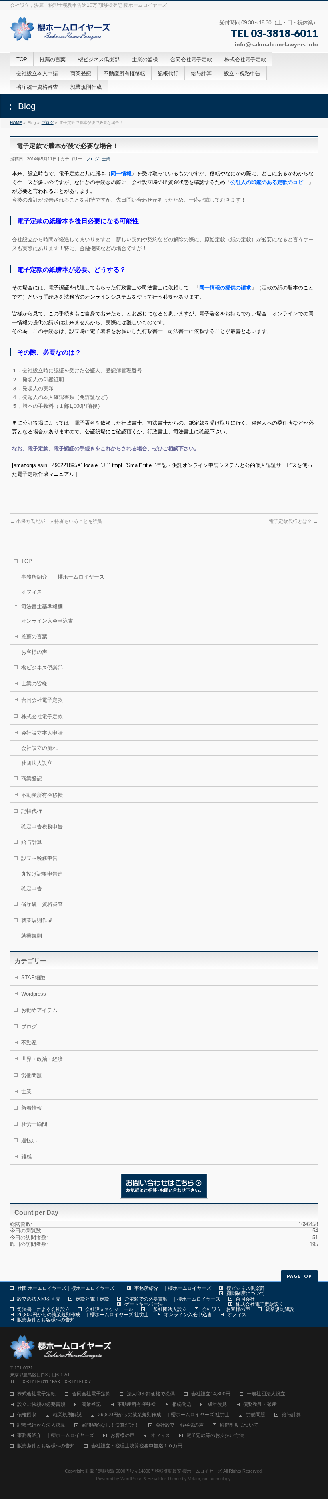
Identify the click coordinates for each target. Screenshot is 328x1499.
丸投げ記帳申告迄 (42, 874)
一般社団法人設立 (167, 1309)
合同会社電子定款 (42, 700)
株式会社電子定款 (42, 716)
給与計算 (31, 842)
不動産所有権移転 (42, 795)
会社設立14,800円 (210, 1394)
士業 (106, 158)
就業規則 (31, 936)
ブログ (48, 122)
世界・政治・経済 (42, 1059)
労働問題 (31, 1075)
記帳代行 (31, 811)
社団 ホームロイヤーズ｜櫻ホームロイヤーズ (68, 1288)
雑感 (26, 1157)
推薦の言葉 (34, 636)
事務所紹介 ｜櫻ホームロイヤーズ (62, 577)
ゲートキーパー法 (143, 1304)
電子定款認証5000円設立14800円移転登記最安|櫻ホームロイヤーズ (155, 1471)
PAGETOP (299, 1276)
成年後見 (217, 1404)
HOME (16, 122)
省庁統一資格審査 (42, 904)
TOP (26, 561)
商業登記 (31, 779)
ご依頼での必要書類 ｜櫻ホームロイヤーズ (172, 1299)
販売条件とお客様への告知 (46, 1320)
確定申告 (31, 889)
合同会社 (245, 1299)
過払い (29, 1141)
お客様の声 (34, 652)
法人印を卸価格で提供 (151, 1394)
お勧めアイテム (39, 1010)
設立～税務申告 (39, 858)
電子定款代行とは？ (293, 521)
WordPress (131, 1478)
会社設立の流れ (39, 748)
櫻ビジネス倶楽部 (42, 668)
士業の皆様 (34, 684)
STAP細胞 (33, 977)
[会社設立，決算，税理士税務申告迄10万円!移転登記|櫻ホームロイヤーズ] (61, 31)
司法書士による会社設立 (43, 1309)
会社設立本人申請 (42, 733)
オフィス (31, 592)
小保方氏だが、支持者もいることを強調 (56, 521)
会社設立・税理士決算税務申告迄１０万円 (136, 1446)
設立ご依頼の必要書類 (41, 1404)
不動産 (29, 1043)
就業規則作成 (36, 920)
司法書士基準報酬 (42, 606)
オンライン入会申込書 (47, 621)
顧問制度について (245, 1293)
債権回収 (26, 1414)
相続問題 (181, 1404)
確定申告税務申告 (42, 827)
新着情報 (31, 1108)
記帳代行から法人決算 (41, 1425)
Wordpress (33, 994)
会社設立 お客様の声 (226, 1309)
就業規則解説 (279, 1309)
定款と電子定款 (92, 1299)
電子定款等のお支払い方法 (215, 1435)
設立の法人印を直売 (38, 1299)
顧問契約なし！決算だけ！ (110, 1425)
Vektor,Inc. (198, 1478)
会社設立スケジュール (109, 1309)
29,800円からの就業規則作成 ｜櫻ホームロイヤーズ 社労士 (83, 1314)
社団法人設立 (36, 763)
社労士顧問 (34, 1124)
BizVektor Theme (164, 1478)
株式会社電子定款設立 (260, 1304)
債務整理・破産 (260, 1404)
